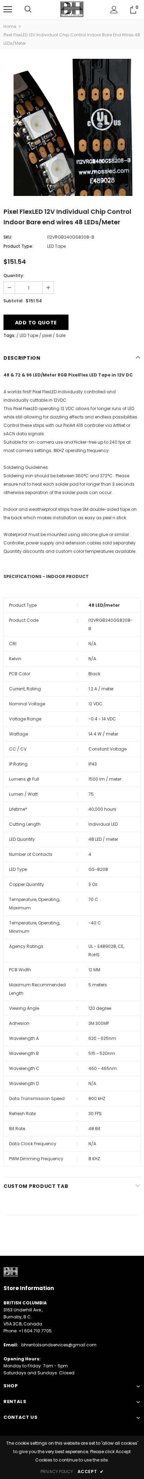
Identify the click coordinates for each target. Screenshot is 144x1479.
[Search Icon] (27, 9)
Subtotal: (13, 301)
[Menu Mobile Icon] (7, 9)
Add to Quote (36, 322)
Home (9, 26)
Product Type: (18, 246)
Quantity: (13, 276)
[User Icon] (114, 9)
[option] (72, 127)
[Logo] (72, 9)
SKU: (7, 237)
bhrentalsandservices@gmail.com (58, 1345)
